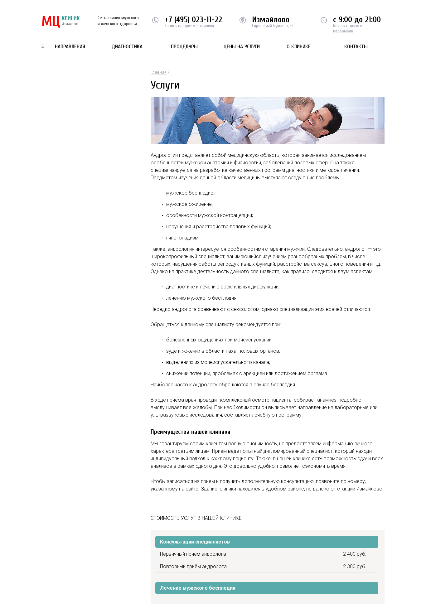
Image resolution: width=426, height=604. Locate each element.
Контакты (356, 46)
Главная (159, 72)
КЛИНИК (60, 22)
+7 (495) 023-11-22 (193, 19)
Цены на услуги (242, 46)
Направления (70, 46)
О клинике (299, 46)
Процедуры (184, 46)
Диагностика (127, 46)
